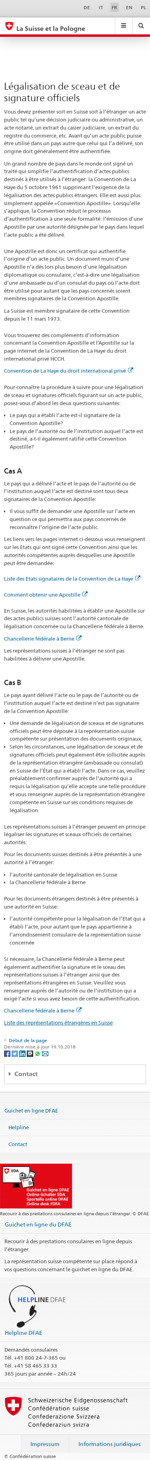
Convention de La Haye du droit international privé (65, 370)
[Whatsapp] (38, 1054)
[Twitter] (15, 1054)
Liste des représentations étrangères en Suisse (58, 1022)
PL (143, 7)
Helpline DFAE (23, 1332)
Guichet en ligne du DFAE (38, 1224)
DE (87, 7)
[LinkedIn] (23, 1054)
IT (101, 7)
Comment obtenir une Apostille (42, 594)
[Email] (45, 1054)
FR (114, 7)
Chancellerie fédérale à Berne (39, 638)
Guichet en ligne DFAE (31, 1110)
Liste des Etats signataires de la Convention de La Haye (68, 578)
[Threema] (30, 1054)
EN (129, 7)
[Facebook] (8, 1054)
